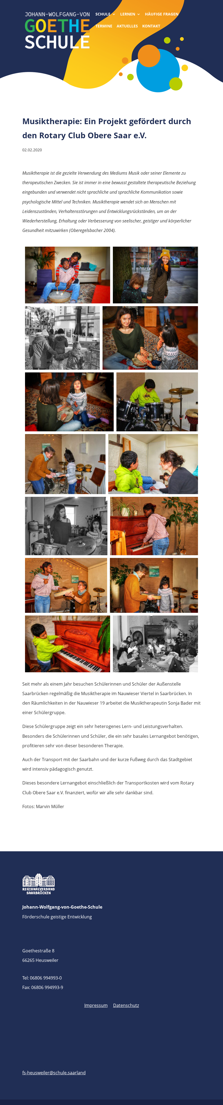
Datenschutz (126, 1005)
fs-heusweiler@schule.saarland (54, 1073)
